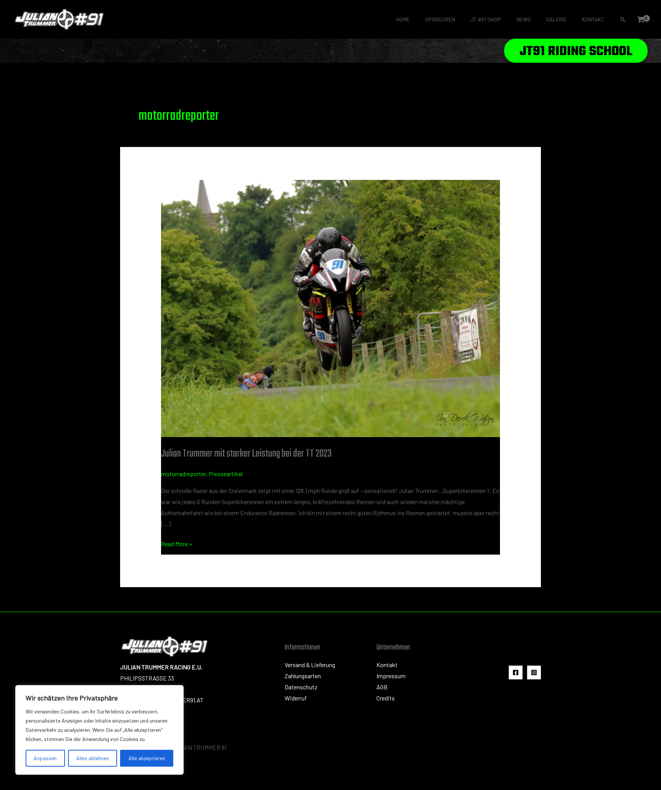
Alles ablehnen (92, 758)
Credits (385, 698)
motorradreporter (183, 473)
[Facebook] (516, 672)
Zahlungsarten (303, 675)
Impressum (390, 675)
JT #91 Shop (486, 19)
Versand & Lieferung (310, 664)
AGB (381, 686)
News (523, 19)
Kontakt (593, 19)
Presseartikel (225, 473)
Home (403, 19)
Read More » (176, 543)
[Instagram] (534, 672)
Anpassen (45, 758)
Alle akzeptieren (147, 758)
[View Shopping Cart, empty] (641, 19)
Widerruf (296, 698)
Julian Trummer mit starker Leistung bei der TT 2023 (246, 454)
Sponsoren (440, 19)
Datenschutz (301, 686)
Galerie (556, 19)
